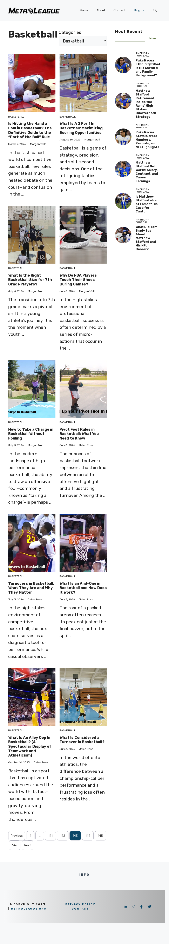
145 (100, 836)
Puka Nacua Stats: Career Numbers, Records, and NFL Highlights (147, 139)
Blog (137, 10)
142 (62, 836)
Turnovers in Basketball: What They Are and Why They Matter (31, 588)
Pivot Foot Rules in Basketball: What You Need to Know (79, 434)
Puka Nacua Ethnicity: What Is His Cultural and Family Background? (148, 68)
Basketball (16, 116)
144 (87, 836)
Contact (120, 10)
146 (14, 845)
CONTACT (80, 908)
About (100, 10)
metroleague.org (29, 908)
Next (27, 845)
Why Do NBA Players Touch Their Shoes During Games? (78, 279)
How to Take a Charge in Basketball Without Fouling (30, 434)
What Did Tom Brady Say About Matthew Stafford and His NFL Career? (146, 238)
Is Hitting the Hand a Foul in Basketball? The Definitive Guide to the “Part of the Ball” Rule (30, 130)
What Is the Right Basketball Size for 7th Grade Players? (30, 279)
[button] (155, 10)
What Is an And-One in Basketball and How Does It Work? (83, 588)
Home (84, 10)
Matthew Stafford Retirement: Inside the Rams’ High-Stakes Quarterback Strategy (146, 104)
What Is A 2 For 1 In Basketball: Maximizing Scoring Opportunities (81, 128)
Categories (70, 32)
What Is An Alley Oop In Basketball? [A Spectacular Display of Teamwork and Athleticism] (29, 746)
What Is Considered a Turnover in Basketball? (82, 739)
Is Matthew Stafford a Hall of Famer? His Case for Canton (147, 204)
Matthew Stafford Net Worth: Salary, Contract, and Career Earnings (147, 172)
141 (50, 836)
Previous (17, 836)
